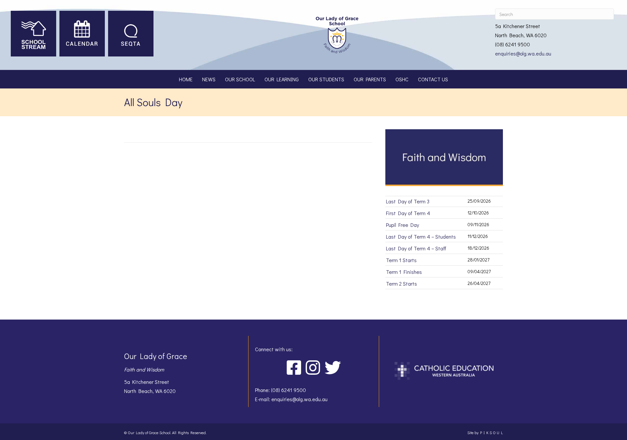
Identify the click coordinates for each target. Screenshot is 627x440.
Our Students (326, 79)
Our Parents (370, 79)
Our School (240, 79)
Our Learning (282, 79)
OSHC (402, 79)
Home (186, 79)
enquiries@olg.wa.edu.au (523, 53)
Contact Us (433, 79)
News (209, 79)
